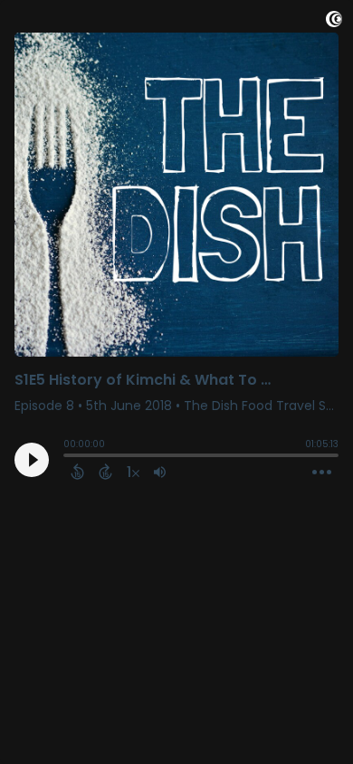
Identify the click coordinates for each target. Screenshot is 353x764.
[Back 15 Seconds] (77, 471)
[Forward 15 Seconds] (105, 471)
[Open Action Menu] (322, 472)
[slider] (68, 457)
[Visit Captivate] (334, 22)
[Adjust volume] (160, 471)
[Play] (31, 460)
